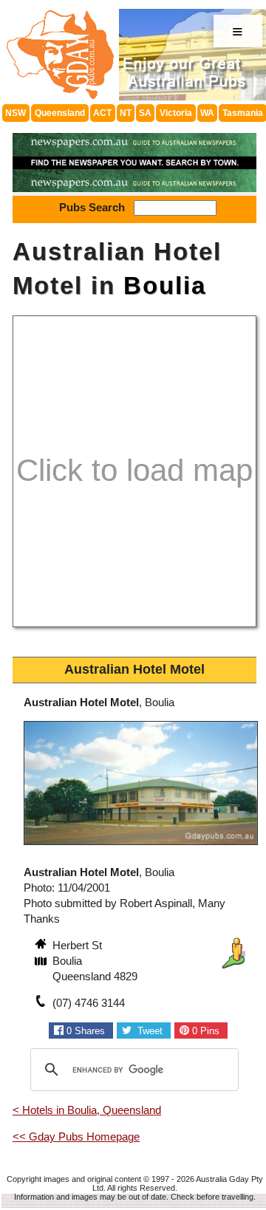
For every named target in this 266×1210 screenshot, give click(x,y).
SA (145, 113)
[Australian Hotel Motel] (141, 846)
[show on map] (42, 962)
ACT (102, 113)
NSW (15, 113)
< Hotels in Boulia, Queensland (87, 1110)
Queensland (60, 113)
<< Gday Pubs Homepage (76, 1136)
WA (207, 113)
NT (126, 113)
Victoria (176, 113)
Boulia (164, 285)
